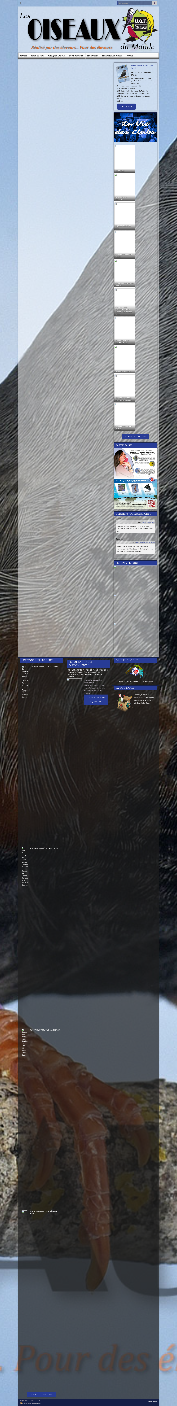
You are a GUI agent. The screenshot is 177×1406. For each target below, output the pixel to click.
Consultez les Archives (41, 1395)
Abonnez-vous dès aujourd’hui (96, 699)
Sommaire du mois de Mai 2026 (44, 667)
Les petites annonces (112, 56)
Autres (130, 56)
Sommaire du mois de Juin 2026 (142, 67)
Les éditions (92, 56)
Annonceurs (152, 1401)
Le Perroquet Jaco (148, 522)
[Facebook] (21, 2)
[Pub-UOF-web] (135, 478)
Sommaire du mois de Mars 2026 (45, 1030)
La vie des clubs (76, 56)
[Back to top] (172, 1401)
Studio (39, 1403)
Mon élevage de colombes (145, 542)
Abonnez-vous (37, 56)
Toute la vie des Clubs (135, 437)
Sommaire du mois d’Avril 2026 (44, 848)
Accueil (23, 56)
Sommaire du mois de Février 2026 (43, 1212)
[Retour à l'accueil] (88, 29)
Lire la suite (126, 106)
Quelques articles (56, 56)
